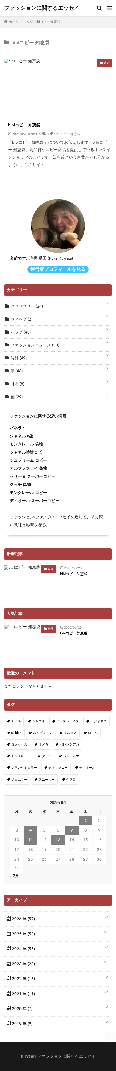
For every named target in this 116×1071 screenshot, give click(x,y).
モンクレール (20, 756)
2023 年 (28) (23, 964)
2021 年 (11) (23, 994)
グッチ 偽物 (20, 485)
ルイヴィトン (42, 732)
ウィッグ (20, 319)
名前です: (18, 258)
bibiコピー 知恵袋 (24, 125)
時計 (18, 358)
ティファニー (58, 767)
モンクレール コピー (28, 493)
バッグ (20, 332)
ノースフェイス (67, 721)
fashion (16, 732)
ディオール (87, 767)
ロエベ (93, 732)
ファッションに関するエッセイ (42, 8)
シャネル (38, 721)
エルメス (70, 732)
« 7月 (14, 876)
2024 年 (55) (23, 949)
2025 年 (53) (23, 934)
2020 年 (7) (21, 1009)
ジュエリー (19, 779)
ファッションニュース (34, 345)
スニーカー (47, 779)
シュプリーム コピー (28, 460)
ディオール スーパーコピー (34, 501)
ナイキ (16, 721)
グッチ (47, 756)
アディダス (98, 721)
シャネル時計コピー (28, 452)
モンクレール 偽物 (26, 444)
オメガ (43, 744)
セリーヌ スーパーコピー (32, 477)
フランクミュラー (24, 767)
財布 (16, 384)
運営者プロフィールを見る (58, 269)
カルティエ (71, 756)
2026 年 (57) (23, 919)
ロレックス (19, 744)
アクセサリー (26, 306)
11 (30, 840)
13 (58, 840)
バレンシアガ (69, 744)
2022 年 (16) (23, 979)
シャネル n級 (21, 436)
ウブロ (71, 779)
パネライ (18, 428)
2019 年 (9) (21, 1024)
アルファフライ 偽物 (28, 468)
